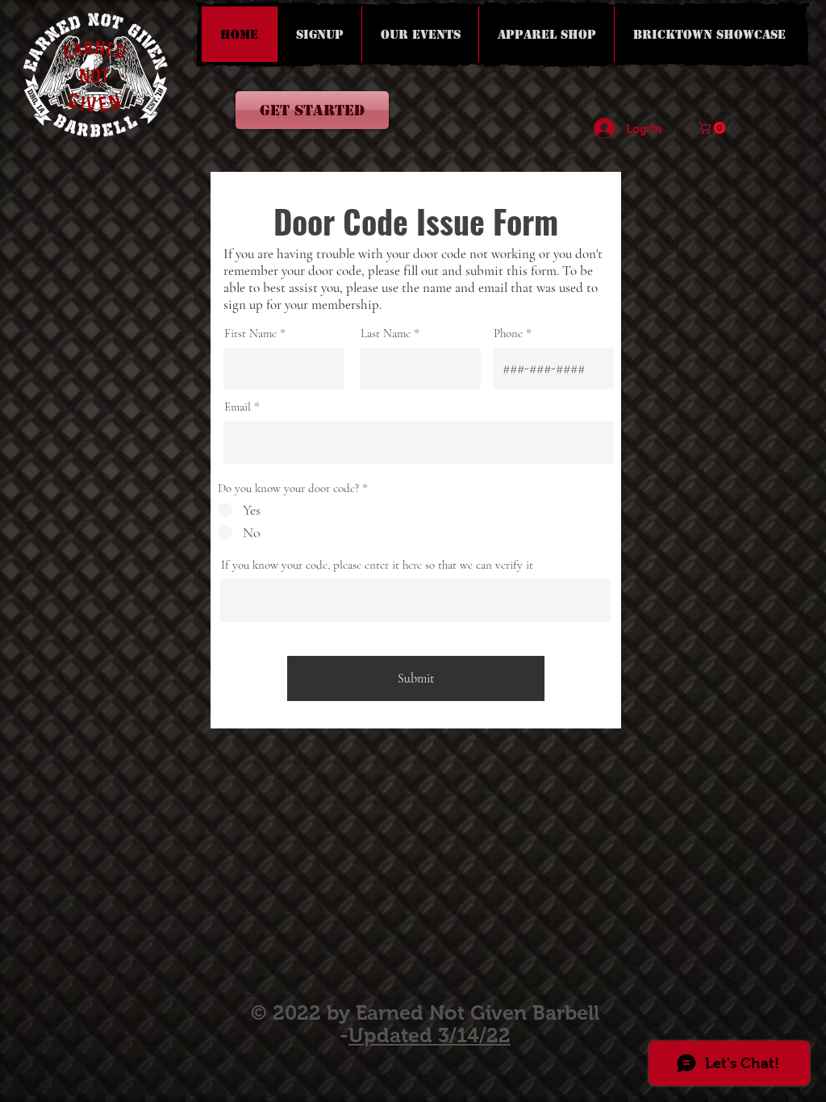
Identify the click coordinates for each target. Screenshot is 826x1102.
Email (237, 407)
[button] (713, 128)
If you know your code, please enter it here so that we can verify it (377, 565)
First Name (250, 334)
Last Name (386, 334)
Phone (508, 334)
